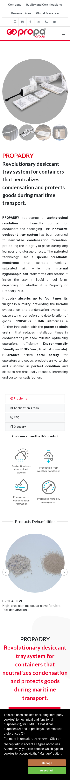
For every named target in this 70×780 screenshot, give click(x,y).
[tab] (35, 398)
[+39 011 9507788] (46, 22)
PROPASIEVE (12, 601)
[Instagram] (38, 22)
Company (14, 4)
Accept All (46, 770)
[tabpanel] (35, 471)
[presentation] (5, 572)
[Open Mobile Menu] (63, 33)
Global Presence (47, 13)
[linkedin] (22, 22)
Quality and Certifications (44, 4)
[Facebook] (30, 22)
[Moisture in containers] (35, 91)
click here (41, 739)
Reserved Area (21, 13)
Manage (47, 762)
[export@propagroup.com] (54, 22)
